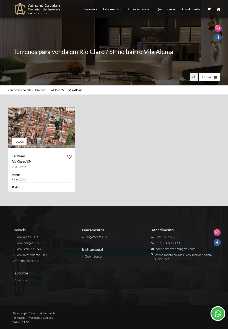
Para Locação (27, 243)
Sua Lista (24, 280)
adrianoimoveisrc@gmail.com (175, 249)
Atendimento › (191, 9)
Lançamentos (112, 9)
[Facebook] (217, 242)
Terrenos (40, 89)
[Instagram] (217, 232)
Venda (27, 89)
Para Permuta (28, 249)
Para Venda (27, 237)
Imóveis (15, 89)
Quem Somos (166, 9)
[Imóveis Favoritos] (209, 9)
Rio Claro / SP (57, 89)
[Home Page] (218, 9)
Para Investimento (31, 255)
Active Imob (47, 313)
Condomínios (27, 261)
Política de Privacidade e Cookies (32, 317)
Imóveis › (90, 9)
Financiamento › (139, 9)
